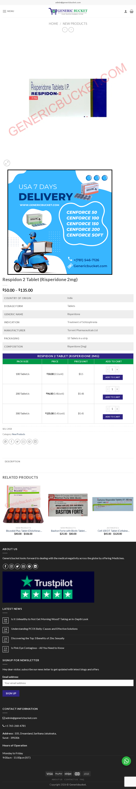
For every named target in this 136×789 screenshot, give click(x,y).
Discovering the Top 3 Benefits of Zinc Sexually (37, 638)
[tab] (12, 461)
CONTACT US (71, 779)
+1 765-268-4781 (15, 725)
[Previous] (2, 512)
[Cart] (132, 11)
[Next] (133, 512)
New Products (75, 23)
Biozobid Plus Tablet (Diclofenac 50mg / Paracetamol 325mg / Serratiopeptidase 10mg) (23, 531)
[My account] (125, 11)
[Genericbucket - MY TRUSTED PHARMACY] (68, 11)
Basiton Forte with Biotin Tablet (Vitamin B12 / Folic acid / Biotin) (68, 531)
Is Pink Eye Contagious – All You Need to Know (37, 647)
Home (53, 23)
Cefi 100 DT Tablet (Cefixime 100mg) (113, 531)
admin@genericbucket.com (21, 717)
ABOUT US (57, 779)
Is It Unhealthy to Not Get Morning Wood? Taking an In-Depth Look (49, 619)
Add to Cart (112, 377)
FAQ (82, 779)
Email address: (10, 677)
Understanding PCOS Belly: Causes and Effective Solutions (44, 628)
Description (12, 461)
